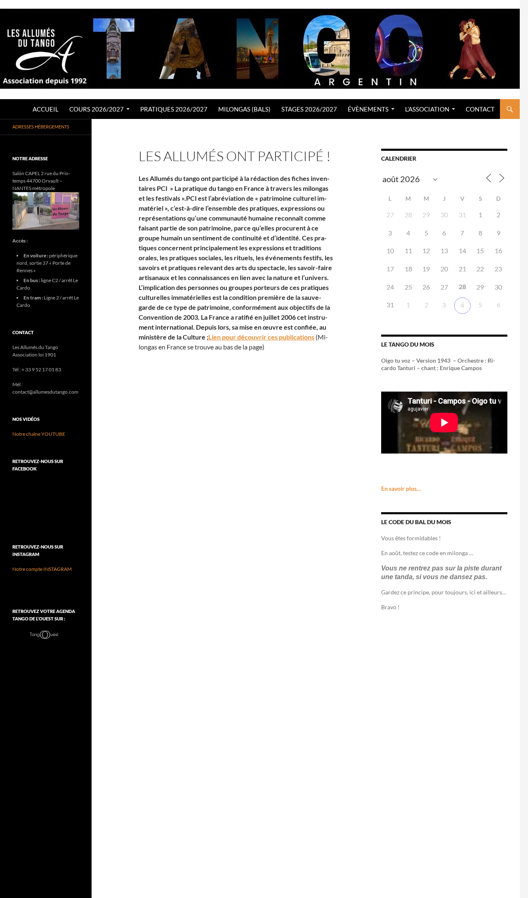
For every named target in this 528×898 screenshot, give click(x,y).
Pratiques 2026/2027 (173, 109)
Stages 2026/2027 (309, 109)
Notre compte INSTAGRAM (42, 569)
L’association (427, 109)
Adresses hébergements (40, 126)
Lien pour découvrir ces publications (261, 337)
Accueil (46, 109)
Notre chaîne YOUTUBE (38, 434)
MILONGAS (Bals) (244, 109)
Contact (480, 109)
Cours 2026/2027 (96, 109)
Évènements (368, 109)
